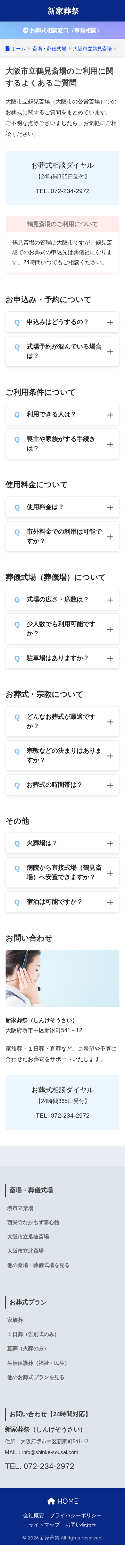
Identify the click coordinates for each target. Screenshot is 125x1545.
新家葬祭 (64, 10)
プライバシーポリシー (76, 1515)
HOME (66, 1501)
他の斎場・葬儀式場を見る (38, 1265)
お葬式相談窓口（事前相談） (65, 30)
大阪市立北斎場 (25, 1251)
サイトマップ (44, 1525)
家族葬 (15, 1320)
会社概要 (33, 1515)
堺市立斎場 (20, 1208)
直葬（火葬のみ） (28, 1348)
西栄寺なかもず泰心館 (33, 1222)
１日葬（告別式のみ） (33, 1334)
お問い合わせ (81, 1525)
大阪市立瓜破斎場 (28, 1236)
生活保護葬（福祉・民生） (38, 1363)
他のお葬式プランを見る (36, 1377)
